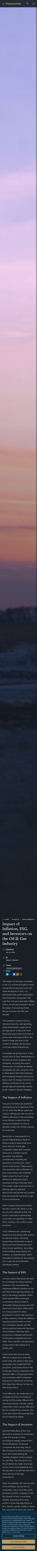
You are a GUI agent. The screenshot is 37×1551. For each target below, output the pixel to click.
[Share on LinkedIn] (7, 974)
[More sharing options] (21, 974)
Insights (15, 919)
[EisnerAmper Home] (11, 3)
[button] (34, 3)
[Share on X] (10, 974)
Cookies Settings (18, 1536)
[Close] (34, 1514)
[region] (18, 1531)
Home (7, 919)
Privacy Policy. (15, 1532)
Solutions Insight (14, 968)
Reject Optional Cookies (18, 1541)
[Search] (27, 3)
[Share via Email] (17, 974)
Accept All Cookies (18, 1547)
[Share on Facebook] (14, 974)
